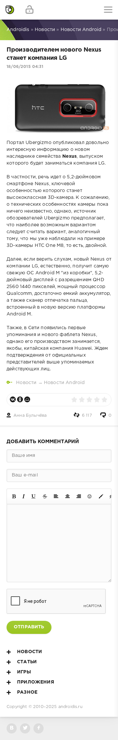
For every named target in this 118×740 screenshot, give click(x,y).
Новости (26, 383)
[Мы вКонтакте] (12, 728)
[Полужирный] (14, 496)
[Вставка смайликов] (89, 496)
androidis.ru (70, 707)
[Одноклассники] (20, 399)
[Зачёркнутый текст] (44, 496)
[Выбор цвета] (101, 496)
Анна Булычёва (30, 415)
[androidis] (10, 10)
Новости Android (64, 383)
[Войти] (29, 10)
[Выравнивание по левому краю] (56, 496)
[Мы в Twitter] (25, 728)
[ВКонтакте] (13, 399)
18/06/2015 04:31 (25, 67)
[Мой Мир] (27, 399)
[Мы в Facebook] (38, 728)
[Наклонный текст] (23, 496)
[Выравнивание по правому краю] (78, 496)
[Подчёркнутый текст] (33, 496)
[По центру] (67, 496)
